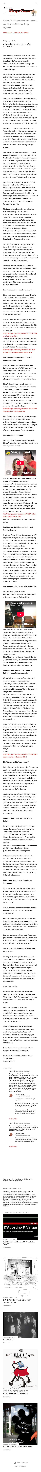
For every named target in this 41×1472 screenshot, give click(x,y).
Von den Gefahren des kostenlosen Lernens (15, 1392)
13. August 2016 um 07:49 (23, 1096)
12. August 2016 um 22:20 (23, 1123)
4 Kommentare (7, 1397)
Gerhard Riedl (19, 1094)
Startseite (7, 32)
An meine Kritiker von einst (18, 1446)
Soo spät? (8, 1340)
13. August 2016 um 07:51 (23, 1135)
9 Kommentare (7, 1247)
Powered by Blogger (22, 1462)
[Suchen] (36, 3)
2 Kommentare (7, 1305)
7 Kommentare (7, 1450)
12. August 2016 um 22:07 (23, 1071)
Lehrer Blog (18, 32)
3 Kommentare (7, 1343)
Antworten (13, 1119)
